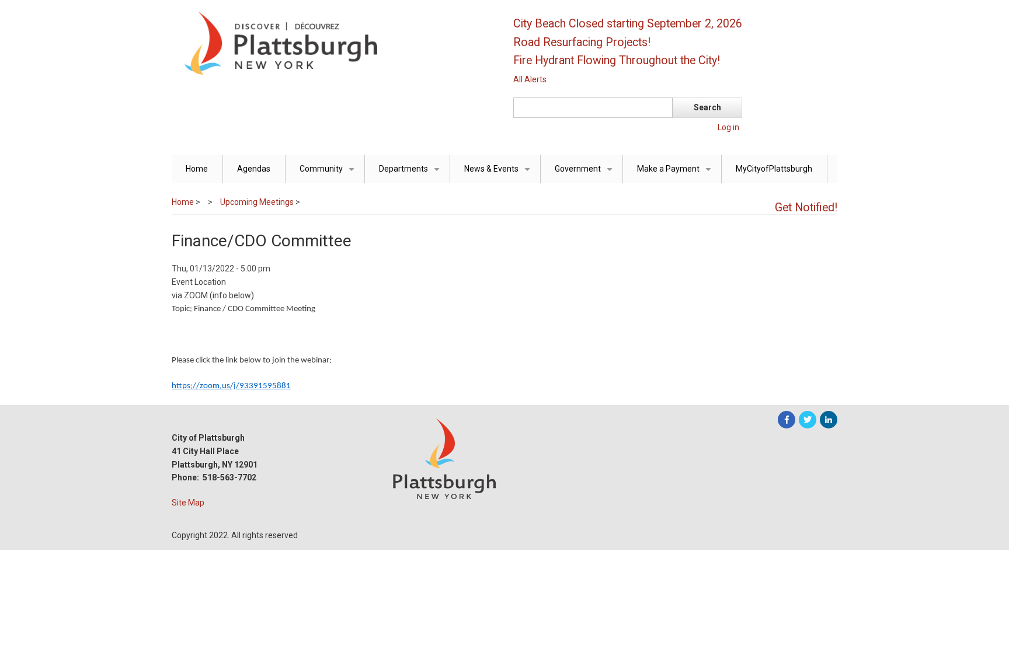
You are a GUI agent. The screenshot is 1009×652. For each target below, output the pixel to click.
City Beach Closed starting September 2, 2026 (627, 23)
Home (197, 168)
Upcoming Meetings (257, 202)
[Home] (332, 42)
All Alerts (530, 79)
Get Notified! (806, 207)
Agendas (253, 168)
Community (329, 173)
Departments (411, 173)
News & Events (499, 173)
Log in (728, 127)
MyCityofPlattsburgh (774, 168)
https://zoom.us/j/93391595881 (231, 386)
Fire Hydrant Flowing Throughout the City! (616, 60)
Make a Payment (676, 173)
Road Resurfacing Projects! (581, 42)
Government (586, 173)
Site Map (188, 502)
